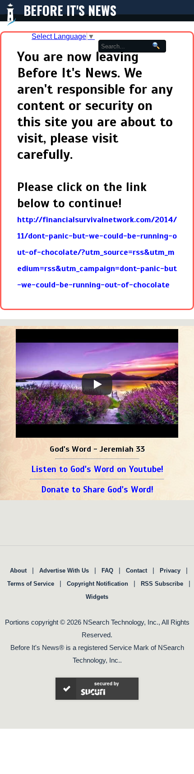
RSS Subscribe (162, 583)
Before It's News (69, 10)
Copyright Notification (97, 583)
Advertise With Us (64, 570)
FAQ (107, 570)
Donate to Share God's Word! (97, 489)
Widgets (97, 596)
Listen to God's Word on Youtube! (97, 469)
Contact (136, 570)
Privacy (170, 570)
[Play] (97, 384)
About (18, 570)
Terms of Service (30, 583)
